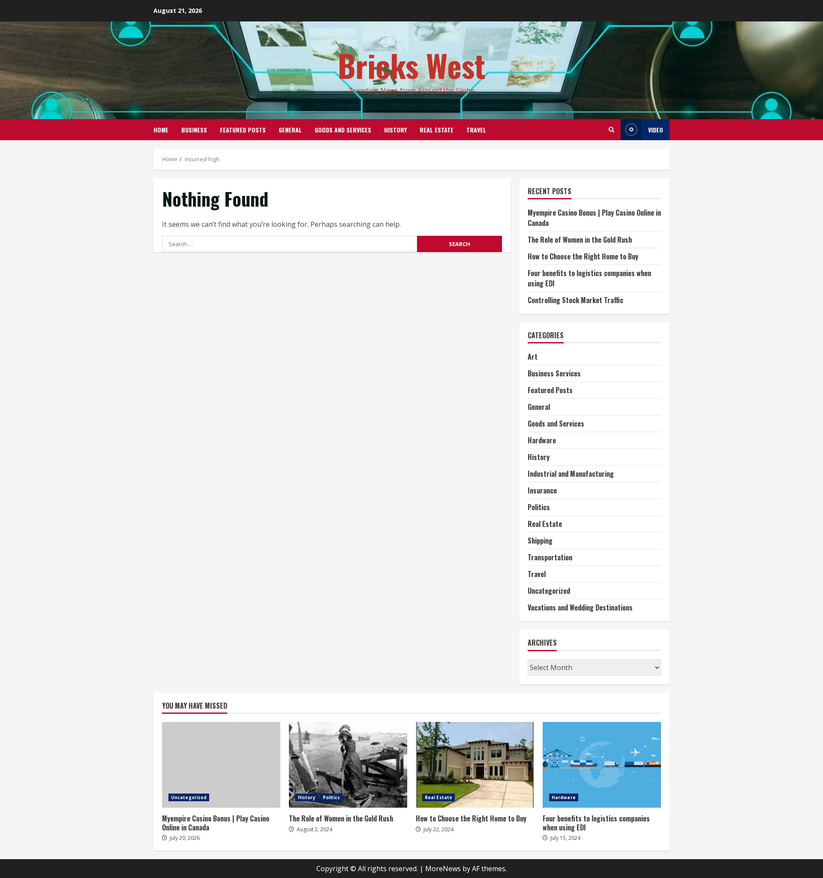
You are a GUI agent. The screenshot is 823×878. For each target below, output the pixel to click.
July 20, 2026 (185, 838)
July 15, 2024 (565, 838)
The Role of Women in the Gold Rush (580, 240)
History (395, 129)
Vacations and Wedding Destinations (580, 607)
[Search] (611, 129)
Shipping (540, 540)
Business (194, 129)
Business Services (554, 373)
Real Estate (437, 129)
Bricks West (412, 65)
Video (655, 129)
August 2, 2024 (314, 829)
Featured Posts (243, 129)
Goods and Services (343, 129)
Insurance (542, 490)
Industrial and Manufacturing (571, 474)
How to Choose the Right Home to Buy (583, 256)
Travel (476, 129)
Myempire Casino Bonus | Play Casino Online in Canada (221, 765)
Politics (539, 507)
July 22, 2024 (439, 829)
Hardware (542, 440)
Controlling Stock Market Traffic (575, 300)
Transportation (550, 557)
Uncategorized (549, 591)
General (290, 129)
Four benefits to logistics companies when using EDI (602, 765)
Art (533, 357)
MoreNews (443, 868)
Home (160, 129)
